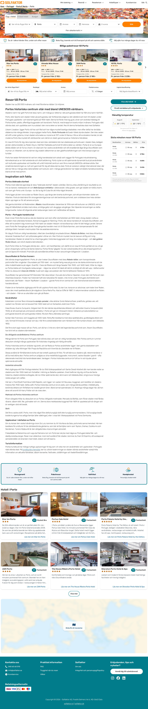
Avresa (63, 87)
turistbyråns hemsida (31, 450)
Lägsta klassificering (123, 87)
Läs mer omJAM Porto (36, 587)
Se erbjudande (22, 80)
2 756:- (142, 154)
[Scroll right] (144, 123)
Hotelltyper (113, 3)
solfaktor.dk (79, 704)
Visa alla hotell (127, 102)
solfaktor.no (68, 704)
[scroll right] (145, 67)
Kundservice (131, 3)
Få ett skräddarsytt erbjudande (127, 108)
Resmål (81, 3)
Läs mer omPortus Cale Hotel (83, 537)
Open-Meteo (132, 130)
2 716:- (142, 147)
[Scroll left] (113, 123)
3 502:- (142, 174)
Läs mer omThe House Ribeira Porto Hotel (78, 587)
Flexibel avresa (93, 87)
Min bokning (65, 3)
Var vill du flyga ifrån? (12, 87)
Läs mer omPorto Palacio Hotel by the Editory (126, 537)
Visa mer (74, 594)
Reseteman (96, 3)
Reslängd (36, 87)
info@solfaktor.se (15, 670)
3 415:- (142, 167)
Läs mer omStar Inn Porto (34, 537)
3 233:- (142, 161)
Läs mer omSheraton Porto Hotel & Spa (129, 587)
